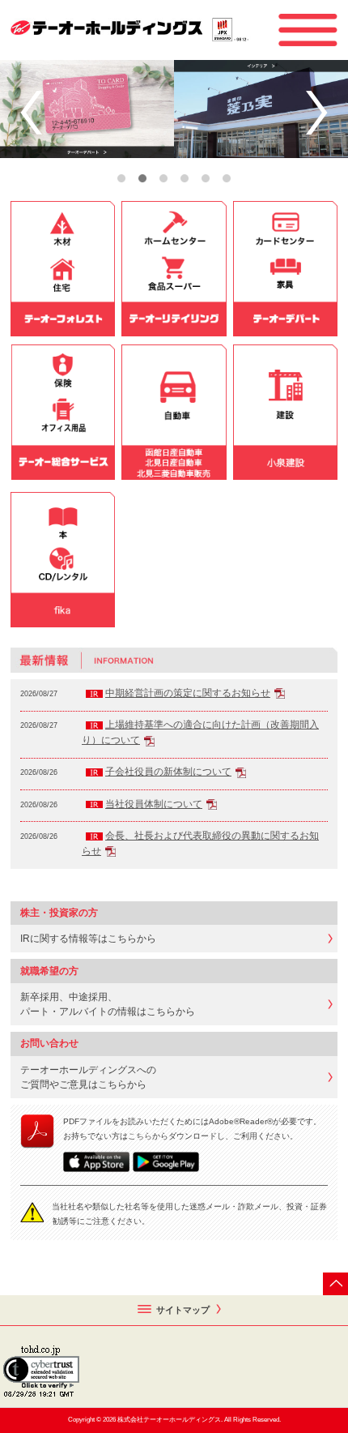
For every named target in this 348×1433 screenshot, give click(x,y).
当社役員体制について (153, 804)
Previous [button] (31, 113)
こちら (140, 1135)
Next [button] (317, 113)
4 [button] (184, 178)
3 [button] (163, 178)
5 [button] (205, 178)
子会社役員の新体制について (168, 771)
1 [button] (121, 178)
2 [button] (142, 178)
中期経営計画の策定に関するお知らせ (187, 693)
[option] (174, 109)
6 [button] (226, 178)
